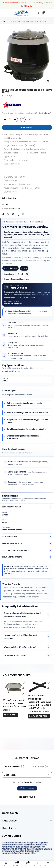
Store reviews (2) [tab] (39, 766)
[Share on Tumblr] (18, 214)
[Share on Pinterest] (13, 214)
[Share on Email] (23, 214)
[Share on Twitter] (8, 214)
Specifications (11, 268)
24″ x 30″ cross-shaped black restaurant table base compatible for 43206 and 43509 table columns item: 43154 (39, 703)
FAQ (25, 268)
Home (4, 21)
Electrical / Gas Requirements (15, 550)
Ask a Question (9, 198)
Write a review (27, 788)
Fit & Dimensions (9, 537)
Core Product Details (11, 507)
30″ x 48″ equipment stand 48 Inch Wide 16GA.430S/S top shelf (14, 703)
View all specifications (11, 371)
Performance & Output (12, 544)
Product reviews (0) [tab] (14, 766)
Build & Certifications (12, 557)
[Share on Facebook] (3, 214)
